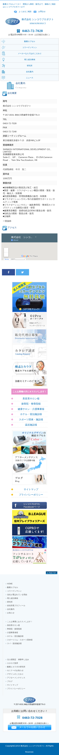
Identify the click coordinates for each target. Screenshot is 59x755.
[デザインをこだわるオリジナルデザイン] (29, 455)
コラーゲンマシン (14, 591)
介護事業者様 (12, 632)
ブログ (10, 681)
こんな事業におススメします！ (20, 622)
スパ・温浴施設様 (14, 643)
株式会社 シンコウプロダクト (38, 19)
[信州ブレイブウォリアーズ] (29, 535)
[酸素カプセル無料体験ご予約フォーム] (29, 312)
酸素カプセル (12, 587)
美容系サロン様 (31, 398)
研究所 (10, 602)
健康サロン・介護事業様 (31, 409)
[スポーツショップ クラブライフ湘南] (29, 548)
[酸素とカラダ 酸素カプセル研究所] (29, 375)
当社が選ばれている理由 (17, 595)
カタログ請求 (12, 663)
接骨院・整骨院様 (31, 403)
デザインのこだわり (15, 674)
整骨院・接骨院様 (14, 629)
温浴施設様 (31, 425)
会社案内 (10, 609)
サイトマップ (31, 489)
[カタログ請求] (29, 359)
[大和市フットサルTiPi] (29, 564)
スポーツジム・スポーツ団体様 (20, 640)
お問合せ (42, 11)
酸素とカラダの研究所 (16, 667)
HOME (10, 584)
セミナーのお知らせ (15, 670)
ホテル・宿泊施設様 (31, 414)
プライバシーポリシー (31, 494)
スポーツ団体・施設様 (31, 419)
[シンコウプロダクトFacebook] (29, 509)
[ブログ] (29, 485)
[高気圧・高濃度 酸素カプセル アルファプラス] (12, 28)
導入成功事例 (12, 598)
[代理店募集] (29, 344)
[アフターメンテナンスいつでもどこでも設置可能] (29, 473)
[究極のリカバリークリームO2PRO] (29, 328)
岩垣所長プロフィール (16, 605)
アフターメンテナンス (16, 678)
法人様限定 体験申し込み (18, 659)
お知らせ (10, 613)
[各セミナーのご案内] (29, 386)
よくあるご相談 (25, 11)
